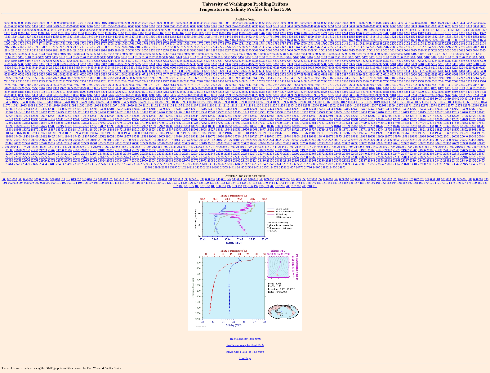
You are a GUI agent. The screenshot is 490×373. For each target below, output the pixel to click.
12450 (388, 109)
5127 (90, 57)
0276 (372, 22)
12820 (388, 119)
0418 (420, 22)
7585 (21, 84)
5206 (56, 60)
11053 (400, 102)
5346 (248, 64)
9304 (64, 98)
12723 (447, 115)
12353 (298, 105)
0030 (166, 22)
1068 (281, 29)
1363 (173, 36)
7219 (14, 81)
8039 (118, 88)
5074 (235, 53)
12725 (464, 115)
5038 (21, 53)
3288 (235, 50)
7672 (331, 84)
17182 (177, 122)
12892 (85, 122)
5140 (172, 57)
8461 (69, 95)
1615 (186, 40)
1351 (159, 36)
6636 (83, 74)
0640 (262, 26)
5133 (124, 57)
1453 (255, 36)
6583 (28, 74)
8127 (269, 88)
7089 (145, 78)
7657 (276, 84)
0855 (102, 29)
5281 (414, 60)
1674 (366, 40)
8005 (70, 88)
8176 (448, 88)
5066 (187, 53)
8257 (276, 91)
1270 (317, 33)
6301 (131, 71)
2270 (186, 47)
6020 (221, 67)
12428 (287, 109)
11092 (80, 105)
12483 (127, 112)
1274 (345, 33)
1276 (359, 33)
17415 (337, 122)
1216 (297, 33)
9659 (222, 98)
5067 (194, 53)
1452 (249, 36)
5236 (255, 60)
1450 (235, 36)
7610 (152, 84)
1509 (311, 36)
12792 (363, 119)
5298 (469, 60)
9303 (57, 98)
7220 (21, 81)
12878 (472, 119)
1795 (324, 43)
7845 (455, 84)
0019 (117, 22)
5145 (207, 57)
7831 (434, 84)
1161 (128, 33)
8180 (469, 88)
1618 (207, 40)
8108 (221, 88)
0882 (192, 29)
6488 (483, 71)
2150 (393, 43)
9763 (353, 98)
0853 (89, 29)
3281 (186, 50)
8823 (255, 95)
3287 (228, 50)
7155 (297, 78)
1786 (276, 43)
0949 (240, 29)
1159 (114, 33)
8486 (159, 95)
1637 (304, 40)
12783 (295, 119)
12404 (127, 109)
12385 (34, 109)
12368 (382, 105)
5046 (63, 53)
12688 (321, 115)
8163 (379, 88)
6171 (400, 67)
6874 (290, 74)
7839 (448, 84)
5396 (359, 64)
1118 (424, 29)
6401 (434, 71)
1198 (235, 33)
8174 (434, 88)
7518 (338, 81)
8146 (338, 88)
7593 (49, 84)
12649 (228, 115)
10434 (413, 98)
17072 (110, 122)
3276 (152, 50)
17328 (270, 122)
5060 (145, 53)
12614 (413, 112)
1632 (276, 40)
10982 (175, 102)
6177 (406, 67)
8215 (179, 91)
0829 (469, 26)
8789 (228, 95)
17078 (118, 122)
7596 (69, 84)
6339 (262, 71)
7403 (228, 81)
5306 (42, 64)
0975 (261, 29)
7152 (276, 78)
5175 (365, 57)
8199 (76, 91)
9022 (331, 95)
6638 (97, 74)
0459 (35, 26)
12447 (363, 109)
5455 (152, 67)
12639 (144, 115)
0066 (331, 22)
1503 (290, 36)
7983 (56, 88)
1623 (235, 40)
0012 (76, 22)
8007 (77, 88)
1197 (228, 33)
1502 (283, 36)
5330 (193, 64)
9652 (201, 98)
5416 (462, 64)
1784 (262, 43)
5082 (290, 53)
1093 (378, 29)
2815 (14, 50)
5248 (338, 60)
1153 (74, 33)
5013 (338, 50)
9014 (310, 95)
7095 (166, 78)
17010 (93, 122)
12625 (26, 115)
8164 (386, 88)
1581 (124, 40)
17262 (203, 122)
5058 (139, 53)
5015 (352, 50)
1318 (462, 33)
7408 (241, 81)
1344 (111, 36)
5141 (179, 57)
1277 (366, 33)
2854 (69, 50)
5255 (379, 60)
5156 (234, 57)
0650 (324, 26)
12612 (396, 112)
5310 (69, 64)
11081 (15, 105)
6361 (345, 71)
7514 (331, 81)
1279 (379, 33)
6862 (269, 74)
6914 (372, 74)
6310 (193, 71)
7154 (290, 78)
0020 (124, 22)
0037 (207, 22)
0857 (116, 29)
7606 (131, 84)
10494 (116, 102)
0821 (428, 26)
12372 (416, 105)
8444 (35, 95)
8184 (7, 91)
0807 (407, 26)
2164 (483, 43)
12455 (430, 109)
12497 (186, 112)
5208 (69, 60)
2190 (152, 47)
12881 (17, 122)
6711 (145, 74)
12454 (422, 109)
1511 (324, 36)
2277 (235, 47)
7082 (104, 78)
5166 (303, 57)
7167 (366, 78)
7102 (187, 78)
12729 (9, 119)
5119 (35, 57)
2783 (359, 47)
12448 (371, 109)
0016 (104, 22)
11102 (154, 105)
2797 (448, 47)
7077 (70, 78)
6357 (317, 71)
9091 (352, 95)
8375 (366, 91)
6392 (393, 71)
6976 (14, 78)
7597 (76, 84)
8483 (145, 95)
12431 (312, 109)
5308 (56, 64)
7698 (366, 84)
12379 (466, 105)
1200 (248, 33)
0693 (386, 26)
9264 (441, 95)
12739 (51, 119)
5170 (331, 57)
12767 (186, 119)
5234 (241, 60)
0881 (185, 29)
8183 (482, 88)
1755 (90, 43)
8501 (200, 95)
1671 (345, 40)
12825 (430, 119)
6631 (56, 74)
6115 (373, 67)
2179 (97, 47)
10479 (83, 102)
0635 (255, 26)
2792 (421, 47)
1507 (304, 36)
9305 (71, 98)
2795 (434, 47)
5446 (97, 67)
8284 (304, 91)
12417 (220, 109)
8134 (290, 88)
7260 (97, 81)
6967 (462, 74)
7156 (304, 78)
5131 (110, 57)
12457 (447, 109)
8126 (262, 88)
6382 (372, 71)
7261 (104, 81)
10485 (91, 102)
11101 (146, 105)
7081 (97, 78)
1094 (385, 29)
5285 (441, 60)
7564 (441, 81)
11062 (442, 102)
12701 (355, 115)
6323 (207, 71)
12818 (371, 119)
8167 (407, 88)
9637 (167, 98)
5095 (380, 53)
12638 (136, 115)
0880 (178, 29)
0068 (345, 22)
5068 (201, 53)
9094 (366, 95)
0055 (255, 22)
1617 (200, 40)
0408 (414, 22)
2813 (483, 47)
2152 (407, 43)
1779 (228, 43)
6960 (448, 74)
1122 (451, 29)
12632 (85, 115)
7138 (228, 78)
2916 (117, 50)
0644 (290, 26)
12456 (439, 109)
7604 (118, 84)
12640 (152, 115)
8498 (187, 95)
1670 (338, 40)
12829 (464, 119)
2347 (317, 47)
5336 (228, 64)
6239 (21, 71)
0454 (482, 22)
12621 (472, 112)
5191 (469, 57)
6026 (263, 67)
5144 (200, 57)
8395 (455, 91)
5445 (90, 67)
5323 (145, 64)
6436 (448, 71)
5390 (331, 64)
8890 (262, 95)
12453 (413, 109)
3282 (193, 50)
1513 (338, 36)
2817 (28, 50)
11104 (170, 105)
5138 (158, 57)
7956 (35, 88)
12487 (152, 112)
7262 (111, 81)
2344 (297, 47)
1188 (222, 33)
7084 (118, 78)
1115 (405, 29)
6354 (297, 71)
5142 (186, 57)
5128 (96, 57)
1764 (152, 43)
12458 (455, 109)
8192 (35, 91)
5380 (276, 64)
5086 (318, 53)
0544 (111, 26)
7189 (434, 78)
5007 (297, 50)
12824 (422, 119)
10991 (251, 102)
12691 (329, 115)
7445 (290, 81)
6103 (359, 67)
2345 (304, 47)
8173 (427, 88)
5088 (331, 53)
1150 (54, 33)
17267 (220, 122)
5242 (297, 60)
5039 (28, 53)
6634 (76, 74)
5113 (482, 53)
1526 (428, 36)
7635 (228, 84)
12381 (483, 105)
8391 (428, 91)
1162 (134, 33)
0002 (14, 22)
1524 (414, 36)
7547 (372, 81)
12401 (110, 109)
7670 (324, 84)
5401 (393, 64)
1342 (104, 36)
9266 (455, 95)
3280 (179, 50)
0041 (221, 22)
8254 (269, 91)
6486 (476, 71)
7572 (469, 81)
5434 (70, 67)
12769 (203, 119)
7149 (255, 78)
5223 (166, 60)
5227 (193, 60)
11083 (23, 105)
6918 (400, 74)
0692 (379, 26)
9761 (339, 98)
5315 (90, 64)
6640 (111, 74)
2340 (269, 47)
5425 (42, 67)
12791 (354, 119)
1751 (62, 43)
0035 (200, 22)
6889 (359, 74)
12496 (178, 112)
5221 (152, 60)
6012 (201, 67)
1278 (372, 33)
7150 (262, 78)
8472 (97, 95)
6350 (276, 71)
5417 (469, 64)
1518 (372, 36)
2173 (62, 47)
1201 (255, 33)
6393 (400, 71)
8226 (214, 91)
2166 (14, 47)
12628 (51, 115)
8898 (283, 95)
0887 (206, 29)
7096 (173, 78)
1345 (118, 36)
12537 (194, 112)
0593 (228, 26)
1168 (175, 33)
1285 (407, 33)
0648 (310, 26)
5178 (386, 57)
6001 (159, 67)
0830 (476, 26)
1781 (241, 43)
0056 (262, 22)
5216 (124, 60)
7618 (193, 84)
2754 (338, 47)
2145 (359, 43)
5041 (42, 53)
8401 (469, 91)
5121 (48, 57)
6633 (69, 74)
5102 (414, 53)
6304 (152, 71)
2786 (379, 47)
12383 (18, 109)
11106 (186, 105)
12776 (245, 119)
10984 (192, 102)
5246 (324, 60)
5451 (132, 67)
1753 (76, 43)
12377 (450, 105)
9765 (366, 98)
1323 (7, 36)
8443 (28, 95)
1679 (393, 40)
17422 (346, 122)
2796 (441, 47)
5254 (372, 60)
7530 (345, 81)
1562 (476, 36)
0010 (63, 22)
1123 (457, 29)
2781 (345, 47)
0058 (276, 22)
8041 (125, 88)
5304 (28, 64)
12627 (43, 115)
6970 (476, 74)
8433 (14, 95)
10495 (125, 102)
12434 (329, 109)
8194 (49, 91)
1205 (283, 33)
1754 (83, 43)
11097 (113, 105)
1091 (364, 29)
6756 (228, 74)
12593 (321, 112)
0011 (69, 22)
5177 (379, 57)
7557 (414, 81)
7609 (145, 84)
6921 (421, 74)
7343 (131, 81)
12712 (405, 115)
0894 (233, 29)
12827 (447, 119)
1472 (262, 36)
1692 (469, 40)
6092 (290, 67)
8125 (255, 88)
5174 (358, 57)
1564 (7, 40)
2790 (407, 47)
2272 (200, 47)
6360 (338, 71)
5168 (317, 57)
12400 (102, 109)
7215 (482, 78)
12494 (169, 112)
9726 (263, 98)
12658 (304, 115)
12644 (186, 115)
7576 (483, 81)
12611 (388, 112)
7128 (221, 78)
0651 (331, 26)
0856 (109, 29)
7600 (97, 84)
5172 (344, 57)
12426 (279, 109)
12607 (355, 112)
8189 (28, 91)
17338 (279, 122)
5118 (28, 57)
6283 (90, 71)
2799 (462, 47)
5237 (262, 60)
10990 (243, 102)
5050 (90, 53)
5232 (228, 60)
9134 (407, 95)
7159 (324, 78)
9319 (119, 98)
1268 (310, 33)
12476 (68, 112)
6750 (186, 74)
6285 (104, 71)
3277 (159, 50)
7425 (269, 81)
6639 (104, 74)
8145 (331, 88)
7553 (400, 81)
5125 (76, 57)
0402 (379, 22)
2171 (49, 47)
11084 (31, 105)
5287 (448, 60)
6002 (166, 67)
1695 (7, 43)
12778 (253, 119)
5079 (269, 53)
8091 (214, 88)
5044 (49, 53)
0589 (207, 26)
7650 (262, 84)
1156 (94, 33)
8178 (455, 88)
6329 (221, 71)
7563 (434, 81)
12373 (424, 105)
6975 (8, 78)
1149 (47, 33)
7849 (462, 84)
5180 (400, 57)
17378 (304, 122)
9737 (270, 98)
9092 (359, 95)
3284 (207, 50)
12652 (253, 115)
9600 (125, 98)
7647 (248, 84)
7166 (359, 78)
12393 (68, 109)
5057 (132, 53)
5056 (125, 53)
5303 (21, 64)
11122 (265, 105)
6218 (427, 67)
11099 (130, 105)
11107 (194, 105)
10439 (447, 98)
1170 (188, 33)
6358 (324, 71)
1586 (159, 40)
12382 (9, 109)
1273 (338, 33)
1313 (428, 33)
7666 (310, 84)
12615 (422, 112)
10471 (74, 102)
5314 (83, 64)
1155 (88, 33)
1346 (125, 36)
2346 (310, 47)
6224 (462, 67)
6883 (324, 74)
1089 (350, 29)
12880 (9, 122)
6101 (345, 67)
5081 (283, 53)
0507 (76, 26)
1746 (28, 43)
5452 (139, 67)
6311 (200, 71)
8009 (83, 88)
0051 (228, 22)
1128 (7, 33)
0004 (28, 22)
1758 (111, 43)
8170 (414, 88)
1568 (35, 40)
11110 (210, 105)
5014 (345, 50)
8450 (49, 95)
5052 (104, 53)
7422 (262, 81)
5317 (104, 64)
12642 (169, 115)
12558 (279, 112)
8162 (372, 88)
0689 (359, 26)
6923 (434, 74)
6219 (434, 67)
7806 (421, 84)
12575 (304, 112)
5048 (77, 53)
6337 (248, 71)
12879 (481, 119)
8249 (248, 91)
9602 (132, 98)
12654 (270, 115)
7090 (152, 78)
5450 (125, 67)
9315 (105, 98)
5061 (152, 53)
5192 (475, 57)
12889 (76, 122)
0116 (359, 22)
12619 (455, 112)
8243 (235, 91)
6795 (262, 74)
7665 (304, 84)
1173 (208, 33)
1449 (228, 36)
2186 (124, 47)
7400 (221, 81)
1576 (90, 40)
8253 (262, 91)
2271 (193, 47)
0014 (90, 22)
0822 (434, 26)
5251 (359, 60)
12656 (287, 115)
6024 (249, 67)
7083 (111, 78)
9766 (373, 98)
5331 (200, 64)
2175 (76, 47)
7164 (345, 78)
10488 (100, 102)
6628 (35, 74)
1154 (81, 33)
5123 (62, 57)
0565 (131, 26)
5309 (63, 64)
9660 (229, 98)
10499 (142, 102)
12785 (312, 119)
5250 (352, 60)
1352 (166, 36)
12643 (178, 115)
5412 (434, 64)
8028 (111, 88)
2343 (290, 47)
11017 (359, 102)
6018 (207, 67)
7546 (366, 81)
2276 (228, 47)
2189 (145, 47)
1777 (214, 43)
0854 (95, 29)
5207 (63, 60)
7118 (214, 78)
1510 (317, 36)
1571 (55, 40)
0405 (393, 22)
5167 (310, 57)
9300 (36, 98)
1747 (35, 43)
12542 (220, 112)
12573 (296, 112)
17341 (287, 122)
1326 (21, 36)
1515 (352, 36)
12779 (262, 119)
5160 (262, 57)
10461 (41, 102)
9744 (277, 98)
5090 (345, 53)
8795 (235, 95)
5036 (8, 53)
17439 (380, 122)
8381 (386, 91)
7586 (28, 84)
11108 (202, 105)
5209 (76, 60)
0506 (69, 26)
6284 (97, 71)
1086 (330, 29)
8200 (83, 91)
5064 (173, 53)
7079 (83, 78)
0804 (393, 26)
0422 (448, 22)
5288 (455, 60)
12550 (253, 112)
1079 (323, 29)
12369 (391, 105)
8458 (63, 95)
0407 (407, 22)
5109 (462, 53)
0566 (138, 26)
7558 (421, 81)
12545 (237, 112)
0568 (152, 26)
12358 (306, 105)
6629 (42, 74)
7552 (393, 81)
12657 (296, 115)
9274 (462, 95)
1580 (117, 40)
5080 (276, 53)
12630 (68, 115)
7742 (393, 84)
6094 (304, 67)
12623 (9, 115)
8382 (393, 91)
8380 (379, 91)
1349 (145, 36)
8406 (476, 91)
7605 (125, 84)
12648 (220, 115)
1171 (195, 33)
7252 (62, 81)
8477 (118, 95)
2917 (124, 50)
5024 (407, 50)
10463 (49, 102)
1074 (288, 29)
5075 (242, 53)
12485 (144, 112)
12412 (186, 109)
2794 (428, 47)
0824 (448, 26)
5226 (186, 60)
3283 (200, 50)
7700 (379, 84)
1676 (372, 40)
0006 (42, 22)
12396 (85, 109)
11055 (417, 102)
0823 (441, 26)
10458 (24, 102)
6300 (125, 71)
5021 (393, 50)
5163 (282, 57)
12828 (455, 119)
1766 (166, 43)
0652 (338, 26)
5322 (138, 64)
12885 (51, 122)
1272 (331, 33)
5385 (304, 64)
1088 (344, 29)
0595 (241, 26)
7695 (359, 84)
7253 (69, 81)
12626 (34, 115)
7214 (476, 78)
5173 (351, 57)
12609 (371, 112)
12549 (245, 112)
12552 (270, 112)
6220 (441, 67)
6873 (283, 74)
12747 (93, 119)
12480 (102, 112)
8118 (235, 88)
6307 (173, 71)
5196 (21, 60)
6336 (241, 71)
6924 (441, 74)
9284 (476, 95)
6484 (462, 71)
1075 (295, 29)
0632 (248, 26)
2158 (448, 43)
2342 (283, 47)
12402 (119, 109)
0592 (221, 26)
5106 (442, 53)
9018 (324, 95)
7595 (63, 84)
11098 (122, 105)
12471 (34, 112)
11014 (351, 102)
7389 (200, 81)
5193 (482, 57)
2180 (104, 47)
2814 (7, 50)
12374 (433, 105)
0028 (152, 22)
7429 (283, 81)
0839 (47, 29)
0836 (33, 29)
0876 (157, 29)
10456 (15, 102)
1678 (386, 40)
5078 (263, 53)
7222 (35, 81)
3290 (248, 50)
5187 (441, 57)
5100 (400, 53)
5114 (8, 57)
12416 (211, 109)
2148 (379, 43)
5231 (221, 60)
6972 (483, 74)
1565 (14, 40)
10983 (184, 102)
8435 (21, 95)
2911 (83, 50)
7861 (483, 84)
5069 (207, 53)
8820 (248, 95)
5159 (255, 57)
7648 (255, 84)
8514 (221, 95)
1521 (393, 36)
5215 (117, 60)
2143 (345, 43)
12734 (34, 119)
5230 (214, 60)
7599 (90, 84)
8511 (214, 95)
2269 (179, 47)
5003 (269, 50)
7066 (42, 78)
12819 (380, 119)
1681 (400, 40)
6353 (290, 71)
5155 (227, 57)
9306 (77, 98)
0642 (276, 26)
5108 (455, 53)
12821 (396, 119)
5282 (421, 60)
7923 (14, 88)
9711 (256, 98)
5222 (159, 60)
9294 (22, 98)
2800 (469, 47)
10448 (472, 98)
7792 (414, 84)
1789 (297, 43)
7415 (255, 81)
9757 (318, 98)
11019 (376, 102)
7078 (77, 78)
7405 (235, 81)
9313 (98, 98)
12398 (93, 109)
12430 (304, 109)
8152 (358, 88)
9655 (208, 98)
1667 (317, 40)
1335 (56, 36)
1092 (371, 29)
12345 (290, 105)
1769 (186, 43)
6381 (366, 71)
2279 (248, 47)
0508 (83, 26)
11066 (466, 102)
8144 (324, 88)
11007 (326, 102)
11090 (64, 105)
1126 (477, 29)
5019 (379, 50)
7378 (173, 81)
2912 (90, 50)
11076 (6, 105)
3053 (131, 50)
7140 (241, 78)
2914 (104, 50)
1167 (168, 33)
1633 (283, 40)
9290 (483, 95)
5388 (317, 64)
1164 (148, 33)
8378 (372, 91)
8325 (324, 91)
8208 (131, 91)
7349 (145, 81)
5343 (235, 64)
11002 (310, 102)
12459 (464, 109)
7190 (441, 78)
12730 (17, 119)
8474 (104, 95)
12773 (220, 119)
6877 (297, 74)
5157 (241, 57)
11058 (433, 102)
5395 (352, 64)
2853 (63, 50)
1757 (104, 43)
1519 (379, 36)
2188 (138, 47)
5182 (413, 57)
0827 (455, 26)
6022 (235, 67)
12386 (43, 109)
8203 (97, 91)
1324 (14, 36)
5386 (310, 64)
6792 (241, 74)
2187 (131, 47)
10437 (438, 98)
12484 (136, 112)
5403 (407, 64)
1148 (41, 33)
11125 (273, 105)
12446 (354, 109)
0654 (345, 26)
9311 (84, 98)
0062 (304, 22)
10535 (150, 102)
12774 (228, 119)
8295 (310, 91)
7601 (104, 84)
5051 (97, 53)
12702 (363, 115)
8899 (290, 95)
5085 (311, 53)
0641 (269, 26)
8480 (125, 95)
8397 (462, 91)
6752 (200, 74)
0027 (145, 22)
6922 (428, 74)
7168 (372, 78)
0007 (49, 22)
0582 (186, 26)
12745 (85, 119)
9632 (153, 98)
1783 (255, 43)
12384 (26, 109)
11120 (257, 105)
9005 (304, 95)
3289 (241, 50)
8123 (248, 88)
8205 (111, 91)
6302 (138, 71)
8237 (228, 91)
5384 (297, 64)
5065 (180, 53)
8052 (139, 88)
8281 (297, 91)
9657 (215, 98)
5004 (276, 50)
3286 (221, 50)
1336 (63, 36)
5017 (365, 50)
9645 (181, 98)
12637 (127, 115)
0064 (317, 22)
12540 (203, 112)
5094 (373, 53)
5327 (173, 64)
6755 (221, 74)
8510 (207, 95)
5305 (35, 64)
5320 (124, 64)
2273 (207, 47)
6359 (331, 71)
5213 (104, 60)
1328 (35, 36)
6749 (179, 74)
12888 (68, 122)
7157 (310, 78)
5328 (179, 64)
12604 (329, 112)
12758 (169, 119)
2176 (83, 47)
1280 (386, 33)
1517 (366, 36)
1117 (418, 29)
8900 (297, 95)
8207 (125, 91)
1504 (297, 36)
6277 (49, 71)
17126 (127, 122)
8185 (14, 91)
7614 (179, 84)
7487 (317, 81)
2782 (352, 47)
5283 (428, 60)
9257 (428, 95)
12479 (93, 112)
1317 (455, 33)
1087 (337, 29)
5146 (214, 57)
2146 (366, 43)
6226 (475, 67)
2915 (111, 50)
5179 (393, 57)
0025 (138, 22)
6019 (214, 67)
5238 (269, 60)
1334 (49, 36)
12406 (136, 109)
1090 (357, 29)
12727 (472, 115)
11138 (281, 105)
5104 (428, 53)
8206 (118, 91)
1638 (310, 40)
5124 (69, 57)
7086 (132, 78)
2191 (159, 47)
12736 (43, 119)
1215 (290, 33)
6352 (283, 71)
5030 (448, 50)
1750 (55, 43)
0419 (427, 22)
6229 (14, 71)
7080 (90, 78)
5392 (345, 64)
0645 (297, 26)
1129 (14, 33)
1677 (379, 40)
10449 (480, 98)
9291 (9, 98)
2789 (400, 47)
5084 (304, 53)
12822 (405, 119)
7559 (428, 81)
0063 (310, 22)
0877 (164, 29)
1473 (269, 36)
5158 (248, 57)
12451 (396, 109)
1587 (166, 40)
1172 (201, 33)
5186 (434, 57)
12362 (332, 105)
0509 (90, 26)
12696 (338, 115)
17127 (135, 122)
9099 (386, 95)
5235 (248, 60)
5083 (297, 53)
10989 (234, 102)
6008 (180, 67)
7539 (352, 81)
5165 (296, 57)
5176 (372, 57)
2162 (469, 43)
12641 (161, 115)
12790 (346, 119)
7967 (42, 88)
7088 (139, 78)
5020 (386, 50)
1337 (69, 36)
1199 (242, 33)
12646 (203, 115)
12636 (119, 115)
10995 (276, 102)
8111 (228, 88)
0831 (483, 26)
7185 (407, 78)
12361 (323, 105)
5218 (138, 60)
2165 (7, 47)
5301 (7, 64)
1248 (304, 33)
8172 (420, 88)
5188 (448, 57)
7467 (310, 81)
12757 (161, 119)
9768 (380, 98)
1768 (179, 43)
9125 (400, 95)
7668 (317, 84)
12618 (447, 112)
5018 (372, 50)
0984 (268, 29)
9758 (325, 98)
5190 (462, 57)
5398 (372, 64)
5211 (90, 60)
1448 (221, 36)
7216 (7, 81)
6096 (318, 67)
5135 (138, 57)
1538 (469, 36)
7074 (63, 78)
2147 (372, 43)
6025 (256, 67)
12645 (194, 115)
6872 (276, 74)
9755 (311, 98)
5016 (358, 50)
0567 (145, 26)
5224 (173, 60)
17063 (102, 122)
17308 (245, 122)
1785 (269, 43)
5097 (387, 53)
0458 (28, 26)
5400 (386, 64)
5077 (256, 53)
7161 (338, 78)
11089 (56, 105)
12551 (262, 112)
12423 (262, 109)
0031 (173, 22)
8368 (338, 91)
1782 (248, 43)
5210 (83, 60)
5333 (214, 64)
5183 (420, 57)
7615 (186, 84)
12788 (337, 119)
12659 (312, 115)
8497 (180, 95)
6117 (379, 67)
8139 (303, 88)
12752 (135, 119)
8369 (345, 91)
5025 (414, 50)
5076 (249, 53)
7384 (193, 81)
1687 (441, 40)
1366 (193, 36)
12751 (127, 119)
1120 (437, 29)
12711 (396, 115)
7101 (180, 78)
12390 (60, 109)
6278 (56, 71)
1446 (214, 36)
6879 (304, 74)
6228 (7, 71)
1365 (187, 36)
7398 (214, 81)
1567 (28, 40)
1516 (359, 36)
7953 (28, 88)
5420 (8, 67)
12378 (458, 105)
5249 (345, 60)
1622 (228, 40)
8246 (241, 91)
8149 (345, 88)
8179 (462, 88)
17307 (236, 122)
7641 (235, 84)
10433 (405, 98)
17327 (262, 122)
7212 (462, 78)
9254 (414, 95)
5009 (310, 50)
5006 (290, 50)
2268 (173, 47)
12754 (144, 119)
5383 (290, 64)
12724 (455, 115)
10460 (32, 102)
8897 (276, 95)
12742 (68, 119)
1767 (173, 43)
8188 (21, 91)
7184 (400, 78)
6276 (42, 71)
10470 (66, 102)
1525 (421, 36)
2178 (90, 47)
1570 (49, 40)
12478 (85, 112)
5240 (283, 60)
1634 (290, 40)
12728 (481, 115)
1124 (464, 29)
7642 (241, 84)
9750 (291, 98)
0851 (75, 29)
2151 (400, 43)
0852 (82, 29)
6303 (145, 71)
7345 (138, 81)
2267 (166, 47)
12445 (346, 109)
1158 (108, 33)
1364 (180, 36)
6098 (331, 67)
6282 (83, 71)
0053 (241, 22)
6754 (214, 74)
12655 (279, 115)
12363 (340, 105)
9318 (112, 98)
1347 (131, 36)
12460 (472, 109)
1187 (215, 33)
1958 (331, 43)
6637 (90, 74)
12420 (245, 109)
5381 (283, 64)
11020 (384, 102)
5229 (207, 60)
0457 (21, 26)
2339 (262, 47)
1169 (181, 33)
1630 (262, 40)
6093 (297, 67)
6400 (428, 71)
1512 (331, 36)
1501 (276, 36)
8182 (476, 88)
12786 (321, 119)
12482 (119, 112)
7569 (462, 81)
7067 (49, 78)
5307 (49, 64)
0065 (324, 22)
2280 (255, 47)
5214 (111, 60)
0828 (462, 26)
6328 (214, 71)
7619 (200, 84)
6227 (482, 67)
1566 (21, 40)
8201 (90, 91)
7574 (476, 81)
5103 (421, 53)
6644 (138, 74)
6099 (338, 67)
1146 (27, 33)
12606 (346, 112)
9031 (338, 95)
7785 (407, 84)
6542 (21, 74)
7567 (448, 81)
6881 (310, 74)
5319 (117, 64)
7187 (421, 78)
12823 (413, 119)
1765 (159, 43)
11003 (318, 102)
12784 (304, 119)
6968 (469, 74)
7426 (276, 81)
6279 (63, 71)
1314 (434, 33)
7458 (304, 81)
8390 (421, 91)
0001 (7, 22)
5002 (262, 50)
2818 (35, 50)
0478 (49, 26)
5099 (393, 53)
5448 (111, 67)
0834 (20, 29)
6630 (49, 74)
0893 (226, 29)
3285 (214, 50)
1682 (407, 40)
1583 (138, 40)
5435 (77, 67)
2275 (221, 47)
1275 (352, 33)
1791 (310, 43)
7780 (400, 84)
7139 (235, 78)
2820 (49, 50)
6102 (352, 67)
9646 (188, 98)
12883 (34, 122)
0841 (61, 29)
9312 (91, 98)
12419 (236, 109)
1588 (173, 40)
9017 (317, 95)
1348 (138, 36)
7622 (214, 84)
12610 (380, 112)
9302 (50, 98)
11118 (249, 105)
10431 (396, 98)
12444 (337, 109)
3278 (166, 50)
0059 (283, 22)
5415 (455, 64)
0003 (21, 22)
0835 (27, 29)
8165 (393, 88)
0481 (63, 26)
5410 (421, 64)
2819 (42, 50)
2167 (21, 47)
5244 (310, 60)
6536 (7, 74)
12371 (408, 105)
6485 (469, 71)
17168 (161, 122)
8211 (152, 91)
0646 (304, 26)
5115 (14, 57)
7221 (28, 81)
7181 (379, 78)
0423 (455, 22)
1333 (42, 36)
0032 (179, 22)
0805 (400, 26)
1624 (241, 40)
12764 (177, 119)
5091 (352, 53)
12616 (430, 112)
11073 (475, 102)
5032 (462, 50)
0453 (476, 22)
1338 (76, 36)
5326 (166, 64)
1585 (152, 40)
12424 (270, 109)
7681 (345, 84)
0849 (68, 29)
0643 (283, 26)
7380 (179, 81)
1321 (476, 33)
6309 (187, 71)
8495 (173, 95)
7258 (90, 81)
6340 (269, 71)
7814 (428, 84)
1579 (111, 40)
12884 (43, 122)
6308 (180, 71)
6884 (331, 74)
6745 (152, 74)
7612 (166, 84)
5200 (49, 60)
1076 (302, 29)
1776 (207, 43)
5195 (14, 60)
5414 (448, 64)
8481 (131, 95)
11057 (425, 102)
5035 (482, 50)
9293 (15, 98)
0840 (54, 29)
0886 (199, 29)
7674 (338, 84)
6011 (194, 67)
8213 (166, 91)
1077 (309, 29)
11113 (233, 105)
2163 (476, 43)
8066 (159, 88)
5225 (179, 60)
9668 (250, 98)
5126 (83, 57)
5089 (338, 53)
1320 (469, 33)
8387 (414, 91)
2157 (441, 43)
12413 (194, 109)
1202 (262, 33)
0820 (421, 26)
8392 (434, 91)
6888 (352, 74)
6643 (131, 74)
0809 (414, 26)
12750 (118, 119)
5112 (476, 53)
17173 (169, 122)
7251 (55, 81)
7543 (359, 81)
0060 (290, 22)
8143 (317, 88)
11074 (483, 102)
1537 (462, 36)
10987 (217, 102)
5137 (152, 57)
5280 (407, 60)
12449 (380, 109)
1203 (269, 33)
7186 (414, 78)
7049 (21, 78)
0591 (214, 26)
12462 (9, 112)
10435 (421, 98)
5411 (427, 64)
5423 (28, 67)
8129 (276, 88)
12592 (312, 112)
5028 (434, 50)
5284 (434, 60)
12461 (481, 109)
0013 (83, 22)
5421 (15, 67)
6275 (35, 71)
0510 (97, 26)
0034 (193, 22)
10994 (268, 102)
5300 (483, 60)
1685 (428, 40)
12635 (110, 115)
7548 (379, 81)
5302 (14, 64)
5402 (400, 64)
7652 (269, 84)
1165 (155, 33)
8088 (207, 88)
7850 (469, 84)
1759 (117, 43)
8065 (152, 88)
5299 (476, 60)
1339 (83, 36)
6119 (386, 67)
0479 (56, 26)
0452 (469, 22)
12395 (77, 109)
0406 (400, 22)
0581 (179, 26)
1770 (193, 43)
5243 (304, 60)
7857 (476, 84)
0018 (111, 22)
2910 (76, 50)
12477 (77, 112)
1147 (34, 33)
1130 (21, 33)
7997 (63, 88)
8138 (296, 88)
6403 (441, 71)
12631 (77, 115)
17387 (321, 122)
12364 (349, 105)
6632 (63, 74)
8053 (145, 88)
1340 (90, 36)
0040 (214, 22)
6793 (248, 74)
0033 (186, 22)
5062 (159, 53)
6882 (317, 74)
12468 (26, 112)
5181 (406, 57)
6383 (379, 71)
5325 (159, 64)
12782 (287, 119)
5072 (221, 53)
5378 (269, 64)
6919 (407, 74)
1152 (67, 33)
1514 (345, 36)
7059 (35, 78)
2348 (324, 47)
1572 (62, 40)
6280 (69, 71)
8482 (138, 95)
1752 (69, 43)
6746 (159, 74)
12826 (439, 119)
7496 (324, 81)
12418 (228, 109)
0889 (219, 29)
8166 (400, 88)
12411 (177, 109)
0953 (247, 29)
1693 (476, 40)
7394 (207, 81)
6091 (283, 67)
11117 (241, 105)
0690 (366, 26)
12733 (26, 119)
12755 (152, 119)
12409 (161, 109)
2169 (35, 47)
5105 (435, 53)
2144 (352, 43)
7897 (8, 88)
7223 (42, 81)
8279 (290, 91)
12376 (441, 105)
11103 (162, 105)
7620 (207, 84)
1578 (104, 40)
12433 (321, 109)
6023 (242, 67)
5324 (152, 64)
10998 (302, 102)
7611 (159, 84)
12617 (439, 112)
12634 (102, 115)
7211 (455, 78)
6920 (414, 74)
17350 (295, 122)
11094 (97, 105)
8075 (173, 88)
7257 (83, 81)
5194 (7, 60)
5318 (111, 64)
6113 (366, 67)
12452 (405, 109)
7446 (297, 81)
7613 (173, 84)
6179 (413, 67)
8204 (104, 91)
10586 (159, 102)
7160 (331, 78)
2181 (111, 47)
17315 (253, 122)
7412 (248, 81)
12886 (60, 122)
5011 (324, 50)
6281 (76, 71)
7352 (152, 81)
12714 (413, 115)
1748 (42, 43)
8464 (76, 95)
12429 (295, 109)
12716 (422, 115)
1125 (471, 29)
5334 (221, 64)
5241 (290, 60)
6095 (311, 67)
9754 (304, 98)
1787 (283, 43)
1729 (21, 43)
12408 (152, 109)
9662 (236, 98)
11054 (409, 102)
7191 (448, 78)
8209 (138, 91)
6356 (310, 71)
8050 (132, 88)
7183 (393, 78)
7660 (283, 84)
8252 (255, 91)
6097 (325, 67)
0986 (275, 29)
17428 (354, 122)
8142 (310, 88)
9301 (43, 98)
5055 (118, 53)
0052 (235, 22)
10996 (285, 102)
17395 (329, 122)
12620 (464, 112)
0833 (13, 29)
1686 (434, 40)
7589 (42, 84)
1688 (448, 40)
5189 (455, 57)
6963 (455, 74)
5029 (441, 50)
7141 (248, 78)
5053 (111, 53)
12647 (211, 115)
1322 (483, 33)
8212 (159, 91)
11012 (343, 102)
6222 (448, 67)
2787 (386, 47)
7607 (138, 84)
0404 (386, 22)
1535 (448, 36)
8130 (283, 88)
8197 (63, 91)
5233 (235, 60)
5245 (317, 60)
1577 (97, 40)
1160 (121, 33)
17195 (186, 122)
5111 (469, 53)
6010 (187, 67)
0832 (6, 29)
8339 (331, 91)
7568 (455, 81)
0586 (200, 26)
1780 (235, 43)
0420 (434, 22)
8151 (352, 88)
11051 (392, 102)
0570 (166, 26)
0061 (297, 22)
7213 (469, 78)
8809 (241, 95)
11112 (225, 105)
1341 (97, 36)
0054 (248, 22)
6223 (455, 67)
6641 (118, 74)
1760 (124, 43)
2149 (386, 43)
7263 (117, 81)
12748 (102, 119)
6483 (455, 71)
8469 (90, 95)
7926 (21, 88)
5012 (331, 50)
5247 (331, 60)
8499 (193, 95)
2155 (428, 43)
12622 (481, 112)
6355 (304, 71)
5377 (262, 64)
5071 (214, 53)
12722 (439, 115)
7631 (221, 84)
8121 (241, 88)
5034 (476, 50)
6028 (276, 67)
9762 (346, 98)
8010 (90, 88)
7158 (317, 78)
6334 (228, 71)
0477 (42, 26)
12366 (365, 105)
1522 (400, 36)
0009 (56, 22)
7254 (76, 81)
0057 (269, 22)
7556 (407, 81)
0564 (124, 26)
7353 (159, 81)
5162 (276, 57)
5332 (207, 64)
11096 (105, 105)
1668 (324, 40)
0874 (144, 29)
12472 (43, 112)
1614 (179, 40)
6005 (173, 67)
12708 (380, 115)
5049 (83, 53)
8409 (7, 95)
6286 (111, 71)
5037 (14, 53)
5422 (22, 67)
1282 (400, 33)
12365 (357, 105)
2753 (331, 47)
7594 (56, 84)
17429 (363, 122)
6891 (366, 74)
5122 (55, 57)
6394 (407, 71)
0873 (137, 29)
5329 (186, 64)
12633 (93, 115)
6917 (393, 74)
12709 (388, 115)
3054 (138, 50)
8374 (359, 91)
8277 (283, 91)
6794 (255, 74)
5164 (289, 57)
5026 (420, 50)
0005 (35, 22)
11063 (450, 102)
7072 (56, 78)
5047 (70, 53)
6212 (420, 67)
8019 (97, 88)
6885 (338, 74)
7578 (7, 84)
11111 (218, 105)
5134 (131, 57)
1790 (304, 43)
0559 (117, 26)
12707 (371, 115)
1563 (483, 36)
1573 (69, 40)
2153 (414, 43)
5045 (56, 53)
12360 (315, 105)
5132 (117, 57)
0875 (151, 29)
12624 (18, 115)
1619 (214, 40)
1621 (221, 40)
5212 (97, 60)
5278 (393, 60)
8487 (166, 95)
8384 (407, 91)
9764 (360, 98)
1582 (131, 40)
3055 (145, 50)
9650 (194, 98)
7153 (283, 78)
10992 (260, 102)
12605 (338, 112)
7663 (297, 84)
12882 (26, 122)
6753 (207, 74)
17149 (144, 122)
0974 (254, 29)
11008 (335, 102)
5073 (228, 53)
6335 (235, 71)
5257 (386, 60)
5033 (469, 50)
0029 (159, 22)
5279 (400, 60)
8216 (186, 91)
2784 (366, 47)
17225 (194, 122)
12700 (346, 115)
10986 (209, 102)
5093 (366, 53)
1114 (398, 29)
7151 (269, 78)
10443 (464, 98)
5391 (338, 64)
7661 (290, 84)
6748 (173, 74)
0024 (131, 22)
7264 (124, 81)
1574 (76, 40)
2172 (55, 47)
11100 (138, 105)
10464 (57, 102)
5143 (193, 57)
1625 (248, 40)
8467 (83, 95)
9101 (393, 95)
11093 (89, 105)
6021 (228, 67)
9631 (146, 98)
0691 (372, 26)
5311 (76, 64)
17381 (312, 122)
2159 (455, 43)
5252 (366, 60)
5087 (325, 53)
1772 (200, 43)
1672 (352, 40)
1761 (131, 43)
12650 (237, 115)
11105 (178, 105)
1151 (61, 33)
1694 (483, 40)
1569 (42, 40)
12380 (475, 105)
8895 (269, 95)
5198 (35, 60)
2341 (276, 47)
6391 (386, 71)
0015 (97, 22)
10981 (167, 102)
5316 (97, 64)
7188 (428, 78)
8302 (317, 91)
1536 (455, 36)
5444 (84, 67)
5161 (269, 57)
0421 (441, 22)
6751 (193, 74)
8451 (56, 95)
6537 (14, 74)
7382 (186, 81)
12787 (329, 119)
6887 (345, 74)
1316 (448, 33)
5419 (482, 64)
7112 (207, 78)
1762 (138, 43)
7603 (111, 84)
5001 (255, 50)
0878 (171, 29)
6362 (352, 71)
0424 (462, 22)
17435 (371, 122)
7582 (14, 84)
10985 (201, 102)
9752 (298, 98)
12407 (144, 109)
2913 (97, 50)
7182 (386, 78)
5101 (407, 53)
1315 (441, 33)
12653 (262, 115)
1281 (393, 33)
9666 (243, 98)
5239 (276, 60)
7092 (159, 78)
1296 (414, 33)
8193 (42, 91)
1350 (152, 36)
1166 (161, 33)
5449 (118, 67)
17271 (228, 122)
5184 (427, 57)
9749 (284, 98)
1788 (290, 43)
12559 (287, 112)
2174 (69, 47)
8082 (187, 88)
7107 (201, 78)
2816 (21, 50)
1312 (421, 33)
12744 (76, 119)
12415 (203, 109)
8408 (483, 91)
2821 (56, 50)
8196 (56, 91)
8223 (207, 91)
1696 (14, 43)
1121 (444, 29)
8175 (441, 88)
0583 (193, 26)
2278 (241, 47)
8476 (111, 95)
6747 (166, 74)
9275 (469, 95)
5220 (145, 60)
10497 (133, 102)
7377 (166, 81)
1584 (145, 40)
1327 (28, 36)
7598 (83, 84)
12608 (363, 112)
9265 (448, 95)
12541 (211, 112)
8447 (42, 95)
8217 (193, 91)
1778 (221, 43)
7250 (49, 81)
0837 (40, 29)
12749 (110, 119)
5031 (455, 50)
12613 (405, 112)
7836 (441, 84)
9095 (372, 95)
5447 (104, 67)
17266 (211, 122)
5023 (400, 50)
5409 (414, 64)
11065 (458, 102)
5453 (146, 67)
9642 (174, 98)
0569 (159, 26)
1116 (411, 29)
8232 (221, 91)
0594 (235, 26)
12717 (430, 115)
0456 (14, 26)
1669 (331, 40)
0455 (7, 26)
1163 (141, 33)
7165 (352, 78)
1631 (269, 40)
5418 (476, 64)
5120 (41, 57)
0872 (130, 29)
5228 (200, 60)
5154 (220, 57)
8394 (448, 91)
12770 (211, 119)
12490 (161, 112)
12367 (374, 105)
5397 (366, 64)
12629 (60, 115)
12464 (18, 112)
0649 (317, 26)
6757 (235, 74)
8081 (180, 88)
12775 (236, 119)
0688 (352, 26)
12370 (399, 105)
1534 (441, 36)
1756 (97, 43)
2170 (42, 47)
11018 (368, 102)
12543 (228, 112)
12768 (194, 119)
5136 (145, 57)
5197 (28, 60)
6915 (379, 74)
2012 (338, 43)
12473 (51, 112)
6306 (166, 71)
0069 (352, 22)
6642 (125, 74)
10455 (7, 102)
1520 (386, 36)
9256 (421, 95)
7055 (28, 78)
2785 (372, 47)
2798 (455, 47)
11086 (47, 105)
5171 (338, 57)
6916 (386, 74)
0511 (104, 26)
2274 (214, 47)
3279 (173, 50)
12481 (110, 112)
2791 (414, 47)
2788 (393, 47)
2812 (476, 47)
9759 (332, 98)
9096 (379, 95)
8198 (69, 91)
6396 (414, 71)
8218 (200, 91)
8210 (145, 91)
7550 (386, 81)
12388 (51, 109)
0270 (365, 22)
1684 (421, 40)
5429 (56, 67)
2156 (434, 43)
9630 (139, 98)
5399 (379, 64)
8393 (441, 91)
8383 (400, 91)
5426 (49, 67)
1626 (255, 40)
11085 (39, 105)
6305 (159, 71)
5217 (131, 60)
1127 (484, 29)
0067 (338, 22)
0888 (213, 29)
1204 (276, 33)
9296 (29, 98)
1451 (242, 36)
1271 (324, 33)
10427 (388, 98)
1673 (359, 40)
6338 (255, 71)
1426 (207, 36)
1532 (434, 36)
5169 (324, 57)
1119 (431, 29)
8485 (152, 95)
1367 (200, 36)
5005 (283, 50)
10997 (293, 102)
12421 (253, 109)
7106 (194, 78)
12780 (270, 119)
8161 (365, 88)
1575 (83, 40)
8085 (194, 88)
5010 (317, 50)
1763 (145, 43)
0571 (173, 26)
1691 (462, 40)
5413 (441, 64)
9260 (434, 95)
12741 (60, 119)
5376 (255, 64)
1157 (101, 33)
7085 (125, 78)
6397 (421, 71)
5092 (359, 53)
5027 (427, 50)
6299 (118, 71)
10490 (108, 102)
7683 (352, 84)
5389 (324, 64)
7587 (35, 84)
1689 (455, 40)
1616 (193, 40)
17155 (152, 122)
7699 (372, 84)
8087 (201, 88)
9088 (345, 95)
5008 (304, 50)
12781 (279, 119)
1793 (317, 43)
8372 (352, 91)
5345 (241, 64)
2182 (117, 47)
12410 (169, 109)
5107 (449, 53)
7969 (49, 88)
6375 (359, 71)
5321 (131, 64)
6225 (469, 67)
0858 (123, 29)
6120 (393, 67)
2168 (28, 47)
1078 (316, 29)
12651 (245, 115)
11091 (72, 105)
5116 (21, 57)
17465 (388, 122)
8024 (104, 88)
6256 (28, 71)
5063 (166, 53)
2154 (421, 43)
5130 (103, 57)
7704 (386, 84)
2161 (462, 43)
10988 (226, 102)
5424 (35, 67)
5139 (165, 57)
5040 (35, 53)
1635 (297, 40)
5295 (462, 60)
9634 (160, 98)
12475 (60, 112)
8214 (173, 91)
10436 (430, 98)
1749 (49, 43)
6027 (269, 67)
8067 (166, 88)
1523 (407, 36)
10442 (455, 98)
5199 (42, 60)
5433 (63, 67)
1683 (414, 40)
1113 (391, 29)
